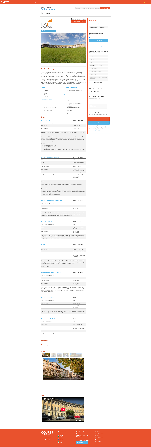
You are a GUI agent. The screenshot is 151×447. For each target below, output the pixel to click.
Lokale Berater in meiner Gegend (97, 96)
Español (61, 438)
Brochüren (59, 65)
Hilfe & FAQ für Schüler (100, 433)
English (61, 435)
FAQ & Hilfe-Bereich (99, 129)
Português (62, 436)
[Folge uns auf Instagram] (49, 440)
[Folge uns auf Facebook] (45, 440)
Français (61, 439)
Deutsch (147, 2)
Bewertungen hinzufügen (78, 21)
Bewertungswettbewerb (82, 442)
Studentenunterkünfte (94, 93)
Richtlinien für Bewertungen (82, 435)
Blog (35, 2)
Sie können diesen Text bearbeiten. (95, 82)
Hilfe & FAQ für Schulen (100, 437)
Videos (82, 65)
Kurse (52, 65)
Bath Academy (93, 37)
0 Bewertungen (80, 120)
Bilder (74, 65)
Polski (61, 442)
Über (44, 65)
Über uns (23, 2)
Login (141, 2)
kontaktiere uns (101, 130)
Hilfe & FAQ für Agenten (100, 441)
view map (84, 19)
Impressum (78, 438)
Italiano (61, 441)
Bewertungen (67, 65)
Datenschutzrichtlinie (92, 130)
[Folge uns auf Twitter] (47, 440)
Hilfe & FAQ (29, 2)
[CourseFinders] (5, 2)
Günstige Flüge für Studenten (96, 91)
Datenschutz (79, 436)
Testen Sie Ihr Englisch (15, 2)
